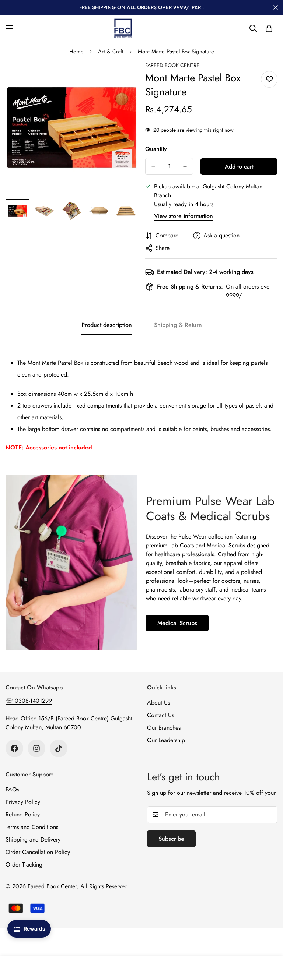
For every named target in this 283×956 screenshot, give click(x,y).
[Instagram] (36, 748)
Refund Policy (23, 814)
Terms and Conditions (32, 827)
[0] (269, 28)
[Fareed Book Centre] (123, 28)
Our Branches (164, 727)
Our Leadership (166, 740)
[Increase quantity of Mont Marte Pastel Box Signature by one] (185, 166)
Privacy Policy (23, 802)
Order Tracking (24, 864)
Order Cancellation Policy (38, 852)
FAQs (12, 789)
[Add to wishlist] (269, 79)
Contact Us (160, 715)
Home (76, 51)
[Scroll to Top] (268, 915)
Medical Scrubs (177, 623)
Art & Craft (110, 51)
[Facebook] (14, 748)
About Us (158, 702)
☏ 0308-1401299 (29, 700)
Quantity (156, 149)
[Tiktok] (58, 748)
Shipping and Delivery (33, 839)
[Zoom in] (122, 77)
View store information (183, 216)
